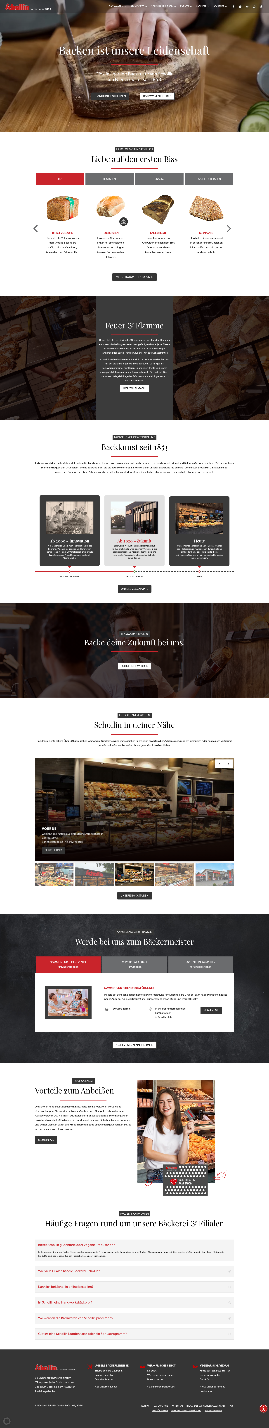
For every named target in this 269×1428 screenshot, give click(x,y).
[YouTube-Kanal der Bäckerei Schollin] (247, 6)
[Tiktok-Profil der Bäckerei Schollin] (261, 6)
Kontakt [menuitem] (219, 6)
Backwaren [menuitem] (116, 6)
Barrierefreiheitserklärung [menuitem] (186, 1411)
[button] (228, 228)
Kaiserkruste (62, 233)
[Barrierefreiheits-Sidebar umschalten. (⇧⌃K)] (263, 1408)
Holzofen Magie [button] (134, 388)
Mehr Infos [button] (46, 1140)
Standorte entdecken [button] (110, 96)
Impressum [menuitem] (177, 1406)
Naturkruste (206, 233)
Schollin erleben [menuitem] (162, 6)
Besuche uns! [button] (54, 850)
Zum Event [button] (211, 1010)
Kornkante (111, 233)
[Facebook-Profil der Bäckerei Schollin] (233, 6)
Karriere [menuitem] (201, 6)
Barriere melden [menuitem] (213, 1411)
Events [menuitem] (184, 6)
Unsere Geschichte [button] (134, 588)
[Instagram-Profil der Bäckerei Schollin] (240, 6)
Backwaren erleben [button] (157, 96)
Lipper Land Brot (158, 233)
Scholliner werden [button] (134, 666)
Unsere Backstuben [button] (135, 895)
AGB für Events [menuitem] (160, 1411)
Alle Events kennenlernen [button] (134, 1045)
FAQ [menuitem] (231, 1406)
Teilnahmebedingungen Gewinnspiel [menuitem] (205, 1406)
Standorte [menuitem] (137, 6)
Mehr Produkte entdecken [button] (134, 277)
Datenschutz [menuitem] (161, 1406)
